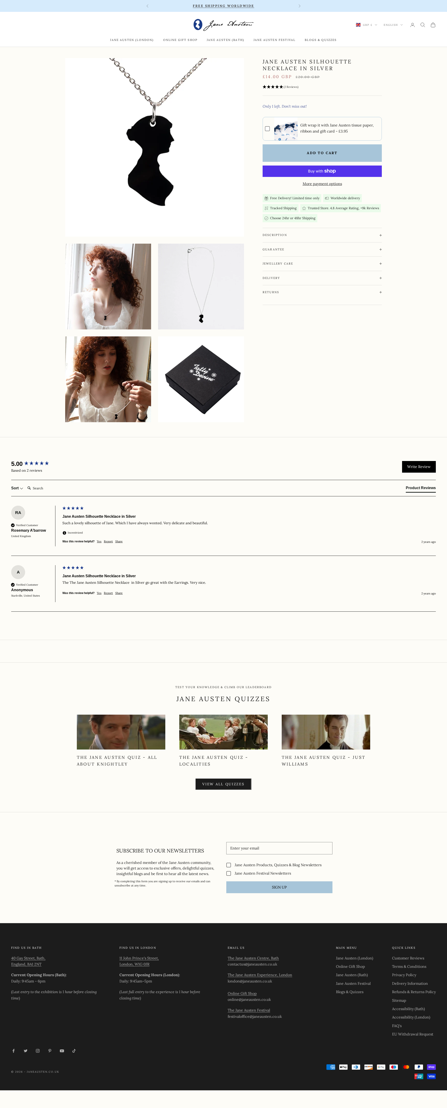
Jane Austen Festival (274, 40)
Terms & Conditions (409, 966)
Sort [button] (15, 488)
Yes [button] (99, 541)
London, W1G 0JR (134, 964)
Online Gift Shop (180, 40)
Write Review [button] (419, 466)
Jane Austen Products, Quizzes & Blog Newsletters (278, 865)
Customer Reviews (408, 958)
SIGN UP (279, 887)
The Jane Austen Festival (249, 1010)
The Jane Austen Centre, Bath (253, 958)
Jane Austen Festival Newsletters (263, 873)
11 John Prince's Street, (139, 958)
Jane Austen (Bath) (225, 40)
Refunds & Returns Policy (414, 991)
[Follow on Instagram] (37, 1050)
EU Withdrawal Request (412, 1034)
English (391, 25)
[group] (35, 464)
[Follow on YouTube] (62, 1050)
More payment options (322, 183)
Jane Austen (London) (132, 40)
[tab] (421, 488)
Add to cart (322, 153)
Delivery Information (410, 983)
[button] (322, 87)
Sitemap (399, 1000)
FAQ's (397, 1025)
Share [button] (119, 541)
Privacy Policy (404, 974)
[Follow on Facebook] (13, 1050)
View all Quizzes (223, 784)
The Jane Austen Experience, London (260, 974)
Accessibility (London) (411, 1017)
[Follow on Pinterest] (49, 1050)
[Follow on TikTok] (74, 1050)
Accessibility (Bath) (408, 1008)
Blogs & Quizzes (321, 40)
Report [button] (108, 541)
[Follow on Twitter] (25, 1050)
